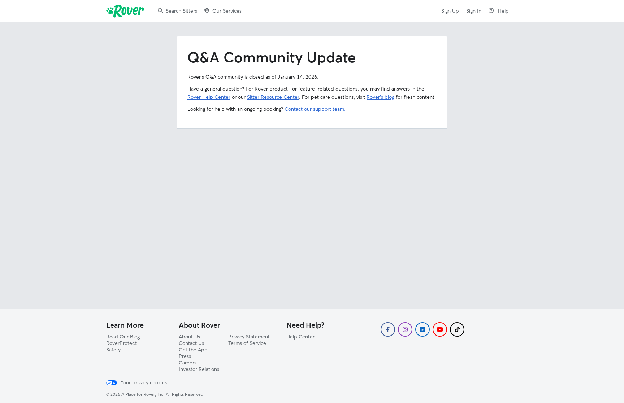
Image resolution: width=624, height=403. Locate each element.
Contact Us (191, 343)
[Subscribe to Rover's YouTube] (440, 329)
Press (185, 356)
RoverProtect (121, 343)
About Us (189, 336)
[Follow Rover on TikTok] (457, 329)
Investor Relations (199, 369)
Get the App (193, 349)
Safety (113, 349)
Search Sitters (181, 11)
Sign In (473, 11)
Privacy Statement (249, 336)
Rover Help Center (208, 97)
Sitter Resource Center (273, 97)
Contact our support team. (315, 109)
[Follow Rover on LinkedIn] (422, 329)
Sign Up (450, 11)
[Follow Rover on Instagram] (405, 329)
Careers (187, 362)
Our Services (227, 11)
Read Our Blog (123, 336)
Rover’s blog (380, 97)
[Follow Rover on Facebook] (388, 329)
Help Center (300, 336)
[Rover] (126, 11)
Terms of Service (247, 343)
